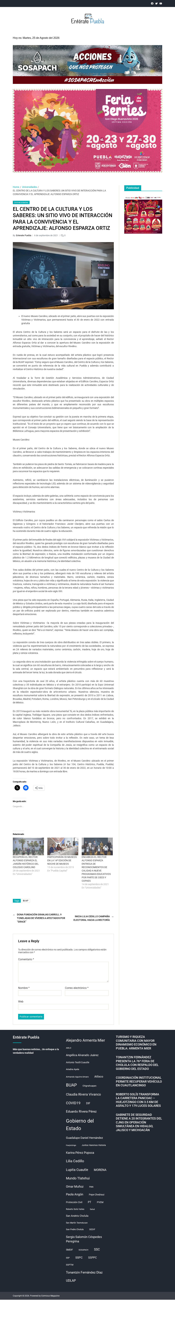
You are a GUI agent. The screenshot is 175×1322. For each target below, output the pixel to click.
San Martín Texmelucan (77, 1223)
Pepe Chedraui (96, 1194)
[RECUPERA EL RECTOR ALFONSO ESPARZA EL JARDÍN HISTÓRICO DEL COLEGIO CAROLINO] (28, 846)
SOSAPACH (83, 1250)
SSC (97, 1249)
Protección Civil (74, 1202)
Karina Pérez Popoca (80, 1152)
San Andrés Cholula (77, 1215)
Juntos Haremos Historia (94, 1145)
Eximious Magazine (50, 1296)
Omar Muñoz (75, 1186)
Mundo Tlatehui (78, 1178)
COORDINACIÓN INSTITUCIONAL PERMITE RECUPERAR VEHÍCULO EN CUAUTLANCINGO (139, 1081)
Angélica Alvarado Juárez (82, 1055)
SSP (68, 1258)
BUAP (26, 901)
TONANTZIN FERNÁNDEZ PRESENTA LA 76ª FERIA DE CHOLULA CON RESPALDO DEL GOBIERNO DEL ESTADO (137, 1063)
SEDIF (92, 1229)
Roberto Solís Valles (75, 1209)
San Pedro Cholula (75, 1229)
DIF (88, 1103)
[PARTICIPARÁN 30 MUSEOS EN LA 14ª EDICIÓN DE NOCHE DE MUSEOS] (62, 846)
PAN (91, 1187)
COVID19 (73, 1103)
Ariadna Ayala (72, 1069)
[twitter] (156, 3)
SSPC (79, 1257)
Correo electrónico (77, 988)
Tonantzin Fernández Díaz (84, 1272)
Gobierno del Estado (80, 1124)
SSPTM (69, 1264)
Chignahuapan (89, 1085)
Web (20, 1001)
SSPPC (92, 1257)
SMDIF (69, 1249)
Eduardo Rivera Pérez (81, 1111)
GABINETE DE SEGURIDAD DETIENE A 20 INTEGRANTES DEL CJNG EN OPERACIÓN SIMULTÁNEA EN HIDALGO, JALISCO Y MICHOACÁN (139, 1122)
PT (89, 1202)
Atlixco (98, 1076)
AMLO (68, 1048)
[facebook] (152, 3)
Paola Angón (74, 1194)
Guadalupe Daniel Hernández (84, 1137)
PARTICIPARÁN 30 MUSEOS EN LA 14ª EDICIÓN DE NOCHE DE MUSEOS (62, 860)
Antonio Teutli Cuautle (77, 1062)
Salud (92, 1209)
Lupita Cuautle (77, 1170)
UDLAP (71, 1281)
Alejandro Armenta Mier (85, 1040)
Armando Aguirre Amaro (77, 1077)
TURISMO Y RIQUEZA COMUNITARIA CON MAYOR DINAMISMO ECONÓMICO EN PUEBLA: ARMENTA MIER (136, 1042)
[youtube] (160, 3)
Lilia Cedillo (75, 1161)
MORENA (100, 1170)
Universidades (21, 202)
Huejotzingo (71, 1145)
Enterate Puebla (23, 235)
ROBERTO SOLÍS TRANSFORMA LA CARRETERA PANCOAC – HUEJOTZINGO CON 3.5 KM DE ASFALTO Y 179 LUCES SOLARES (138, 1100)
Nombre (24, 988)
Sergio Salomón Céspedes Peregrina (84, 1239)
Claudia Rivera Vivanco (83, 1094)
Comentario (26, 959)
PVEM (100, 1202)
